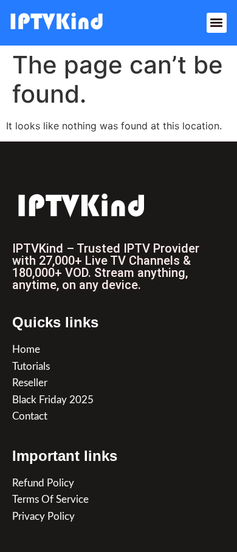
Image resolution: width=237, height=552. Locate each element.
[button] (217, 23)
